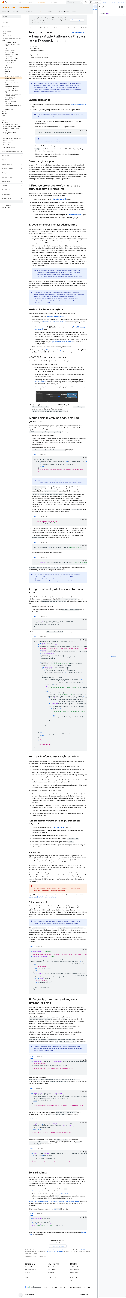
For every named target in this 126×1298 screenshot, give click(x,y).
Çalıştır (30, 2)
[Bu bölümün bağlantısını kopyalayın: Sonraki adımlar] (49, 1173)
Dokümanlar (41, 2)
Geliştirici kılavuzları (30, 1267)
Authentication (23, 7)
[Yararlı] (83, 28)
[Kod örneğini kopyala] (86, 130)
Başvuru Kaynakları (63, 11)
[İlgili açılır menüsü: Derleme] (25, 2)
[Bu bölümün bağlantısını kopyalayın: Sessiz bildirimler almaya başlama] (65, 310)
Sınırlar (60, 482)
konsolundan (77, 105)
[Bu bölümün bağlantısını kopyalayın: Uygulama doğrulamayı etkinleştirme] (78, 225)
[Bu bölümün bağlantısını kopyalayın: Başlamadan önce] (52, 100)
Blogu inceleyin (52, 1267)
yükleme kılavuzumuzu (43, 117)
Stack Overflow (74, 1269)
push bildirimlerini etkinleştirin (55, 316)
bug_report (119, 7)
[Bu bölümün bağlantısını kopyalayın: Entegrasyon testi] (48, 902)
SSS (71, 1280)
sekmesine (75, 215)
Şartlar (27, 1294)
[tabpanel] (59, 466)
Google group (74, 1272)
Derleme (20, 2)
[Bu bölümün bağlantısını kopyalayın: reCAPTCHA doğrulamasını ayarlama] (68, 357)
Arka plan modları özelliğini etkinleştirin (58, 350)
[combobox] (74, 2)
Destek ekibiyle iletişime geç (78, 1267)
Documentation (8, 7)
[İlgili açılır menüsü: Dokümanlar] (47, 2)
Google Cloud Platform (74, 1287)
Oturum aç (121, 2)
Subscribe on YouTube (53, 1275)
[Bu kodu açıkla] (80, 130)
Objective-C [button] (43, 454)
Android (46, 1287)
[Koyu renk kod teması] (83, 130)
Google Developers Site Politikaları (54, 1251)
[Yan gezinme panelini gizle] (20, 1295)
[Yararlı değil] (86, 28)
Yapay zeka (28, 11)
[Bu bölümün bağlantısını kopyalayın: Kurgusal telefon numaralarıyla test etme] (80, 757)
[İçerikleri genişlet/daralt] (38, 46)
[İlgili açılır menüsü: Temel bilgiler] (22, 11)
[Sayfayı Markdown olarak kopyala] (65, 40)
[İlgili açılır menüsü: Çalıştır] (34, 2)
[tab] (35, 454)
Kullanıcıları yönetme (38, 1191)
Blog (104, 2)
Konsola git (112, 2)
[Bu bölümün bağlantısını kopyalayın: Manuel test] (42, 852)
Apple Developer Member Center (53, 322)
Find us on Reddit (52, 1269)
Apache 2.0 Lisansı (83, 1250)
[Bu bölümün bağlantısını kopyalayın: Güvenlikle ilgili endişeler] (56, 161)
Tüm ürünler (87, 1287)
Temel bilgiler (16, 11)
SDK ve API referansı (30, 1269)
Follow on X (51, 1272)
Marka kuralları (74, 1277)
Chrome (54, 1287)
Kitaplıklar (27, 1275)
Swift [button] (35, 454)
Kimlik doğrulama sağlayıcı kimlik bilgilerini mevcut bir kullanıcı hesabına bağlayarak (54, 1201)
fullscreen (122, 7)
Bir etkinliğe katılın (52, 1277)
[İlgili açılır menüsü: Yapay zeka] (34, 11)
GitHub (27, 1277)
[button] (10, 27)
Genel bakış (5, 11)
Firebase (31, 27)
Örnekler (74, 11)
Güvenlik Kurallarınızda (68, 1194)
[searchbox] (11, 16)
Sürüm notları (74, 1275)
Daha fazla (53, 2)
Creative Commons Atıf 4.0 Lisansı (57, 1250)
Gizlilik (32, 1294)
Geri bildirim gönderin (78, 32)
